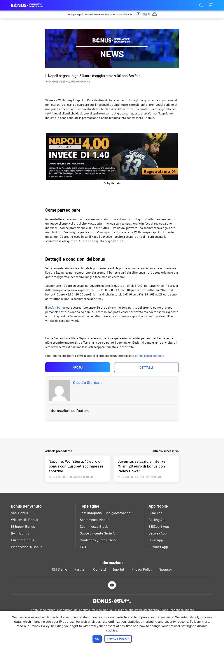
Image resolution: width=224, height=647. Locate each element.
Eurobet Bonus (22, 540)
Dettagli (146, 367)
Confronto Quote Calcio (98, 540)
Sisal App (156, 513)
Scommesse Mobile (94, 519)
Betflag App (157, 519)
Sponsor (165, 569)
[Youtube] (112, 585)
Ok (97, 638)
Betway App (158, 533)
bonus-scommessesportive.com (33, 5)
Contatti (99, 569)
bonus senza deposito (149, 355)
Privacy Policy (141, 569)
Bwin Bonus (20, 533)
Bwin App (156, 540)
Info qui (78, 367)
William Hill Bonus (24, 519)
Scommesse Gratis (94, 526)
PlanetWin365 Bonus (26, 547)
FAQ (83, 547)
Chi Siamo (59, 569)
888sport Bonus (23, 526)
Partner (80, 569)
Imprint (118, 569)
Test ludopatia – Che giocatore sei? (106, 513)
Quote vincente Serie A (97, 533)
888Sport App (159, 526)
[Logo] (112, 601)
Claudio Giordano (88, 382)
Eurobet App (158, 547)
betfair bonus (56, 307)
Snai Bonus (19, 513)
